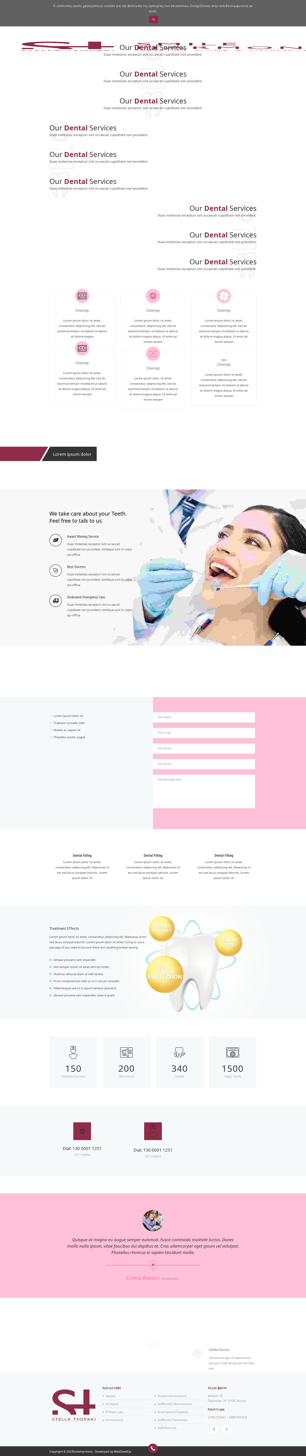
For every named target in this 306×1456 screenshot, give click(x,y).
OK (153, 19)
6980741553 (238, 1417)
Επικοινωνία (114, 1420)
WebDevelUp (122, 1452)
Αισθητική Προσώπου (173, 1420)
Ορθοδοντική (167, 1428)
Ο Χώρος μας (114, 1412)
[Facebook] (214, 1429)
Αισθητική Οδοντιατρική (175, 1404)
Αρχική (110, 1396)
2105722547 (217, 1417)
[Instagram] (226, 1429)
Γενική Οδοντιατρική (172, 1396)
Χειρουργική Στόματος (173, 1412)
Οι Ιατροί (112, 1404)
